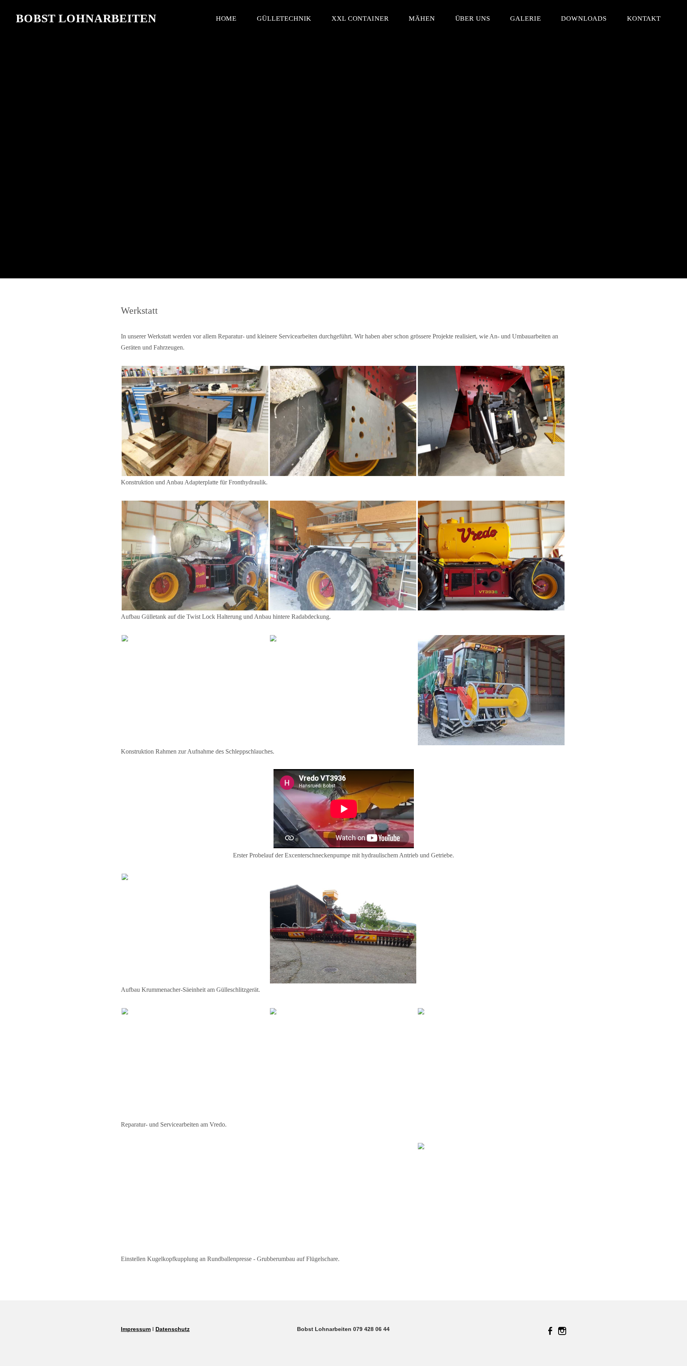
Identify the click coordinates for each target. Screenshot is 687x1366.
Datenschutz (172, 1329)
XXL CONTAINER (360, 18)
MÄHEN (422, 18)
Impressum (136, 1329)
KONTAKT (644, 18)
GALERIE (525, 18)
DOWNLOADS (584, 18)
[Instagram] (562, 1331)
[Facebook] (550, 1331)
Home (226, 18)
